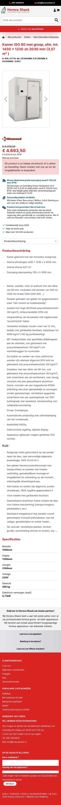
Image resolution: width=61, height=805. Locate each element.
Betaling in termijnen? (30, 641)
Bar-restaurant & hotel (12, 697)
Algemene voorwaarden (13, 670)
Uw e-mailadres (10, 757)
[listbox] (25, 99)
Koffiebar (6, 693)
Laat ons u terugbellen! (30, 634)
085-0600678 (17, 3)
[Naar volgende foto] (42, 99)
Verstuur (10, 783)
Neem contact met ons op (34, 166)
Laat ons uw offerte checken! (31, 648)
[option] (25, 99)
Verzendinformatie (10, 681)
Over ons (6, 666)
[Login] (54, 10)
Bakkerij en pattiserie (12, 701)
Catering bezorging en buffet (15, 709)
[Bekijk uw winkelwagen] (58, 10)
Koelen (5, 705)
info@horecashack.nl (46, 3)
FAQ (4, 677)
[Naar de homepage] (15, 10)
